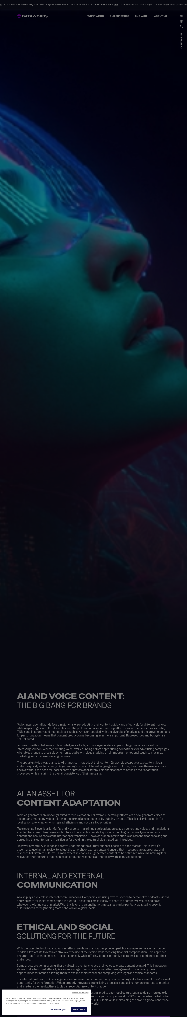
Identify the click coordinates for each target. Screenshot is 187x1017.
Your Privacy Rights (58, 1010)
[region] (46, 1002)
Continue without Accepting (80, 992)
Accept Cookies (79, 1010)
